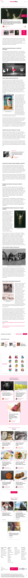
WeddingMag (12, 576)
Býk (10, 371)
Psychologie (17, 391)
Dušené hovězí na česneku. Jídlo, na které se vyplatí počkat (20, 483)
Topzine (21, 575)
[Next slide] (20, 32)
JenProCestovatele (7, 576)
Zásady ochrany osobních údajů (4, 570)
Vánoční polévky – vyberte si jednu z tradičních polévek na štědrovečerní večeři (23, 345)
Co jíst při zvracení (24, 552)
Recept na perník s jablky (10, 553)
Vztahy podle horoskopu (23, 551)
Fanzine (23, 575)
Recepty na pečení (6, 342)
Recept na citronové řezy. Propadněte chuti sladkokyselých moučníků (6, 464)
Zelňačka (2, 557)
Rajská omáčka (3, 550)
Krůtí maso (3, 480)
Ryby (10, 367)
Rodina (10, 412)
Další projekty (3, 568)
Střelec (16, 367)
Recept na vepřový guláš (3, 556)
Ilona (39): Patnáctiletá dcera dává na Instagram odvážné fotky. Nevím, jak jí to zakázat (13, 416)
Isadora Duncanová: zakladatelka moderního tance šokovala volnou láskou (13, 323)
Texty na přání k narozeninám (23, 549)
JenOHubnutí (22, 576)
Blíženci (22, 367)
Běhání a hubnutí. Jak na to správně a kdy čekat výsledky (14, 534)
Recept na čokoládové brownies (9, 557)
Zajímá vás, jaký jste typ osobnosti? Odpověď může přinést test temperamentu (21, 394)
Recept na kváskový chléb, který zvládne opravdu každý (6, 345)
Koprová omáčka (23, 558)
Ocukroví (19, 576)
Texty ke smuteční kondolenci (24, 554)
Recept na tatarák (3, 549)
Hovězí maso (17, 460)
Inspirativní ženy (7, 7)
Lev (22, 371)
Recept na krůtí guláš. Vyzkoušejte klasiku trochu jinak (6, 483)
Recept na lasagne (3, 553)
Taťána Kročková (7, 26)
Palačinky (15, 548)
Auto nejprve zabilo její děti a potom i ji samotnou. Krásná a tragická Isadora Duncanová (13, 326)
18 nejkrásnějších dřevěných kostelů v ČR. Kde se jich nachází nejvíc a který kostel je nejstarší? (20, 515)
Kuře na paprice (3, 554)
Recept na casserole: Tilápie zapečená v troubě (14, 345)
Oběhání (9, 575)
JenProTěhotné (12, 575)
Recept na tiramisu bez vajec (10, 555)
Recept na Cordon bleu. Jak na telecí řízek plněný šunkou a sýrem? (21, 463)
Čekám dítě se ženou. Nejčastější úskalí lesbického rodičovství (6, 514)
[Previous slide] (2, 32)
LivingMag (16, 576)
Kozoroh (16, 371)
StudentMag (2, 576)
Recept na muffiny (10, 562)
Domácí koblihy (16, 553)
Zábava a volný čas (3, 7)
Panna (22, 363)
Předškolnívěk (17, 575)
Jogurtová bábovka (17, 552)
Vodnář (10, 363)
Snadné (11, 441)
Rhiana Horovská (20, 447)
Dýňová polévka (23, 559)
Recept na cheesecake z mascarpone (10, 550)
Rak (16, 363)
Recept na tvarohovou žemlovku (9, 560)
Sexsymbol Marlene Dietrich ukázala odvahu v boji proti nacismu (7, 394)
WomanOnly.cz (1, 6)
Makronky (15, 554)
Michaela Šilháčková (21, 398)
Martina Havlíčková (7, 447)
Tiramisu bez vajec (17, 551)
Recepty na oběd (14, 342)
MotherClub (5, 575)
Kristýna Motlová (6, 467)
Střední (24, 460)
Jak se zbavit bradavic (23, 556)
